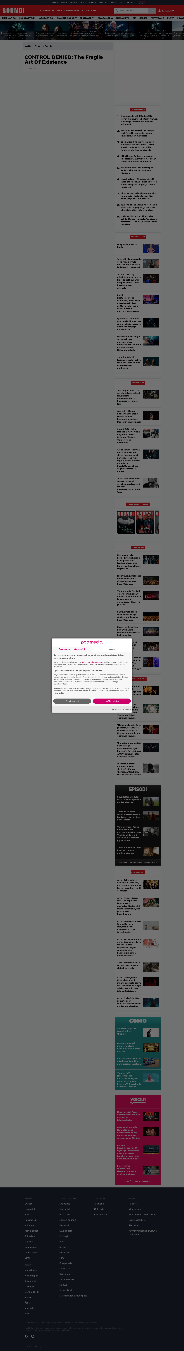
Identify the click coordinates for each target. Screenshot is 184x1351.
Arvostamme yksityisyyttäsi (72, 649)
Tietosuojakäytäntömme (121, 709)
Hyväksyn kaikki (112, 701)
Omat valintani (72, 701)
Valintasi (112, 649)
